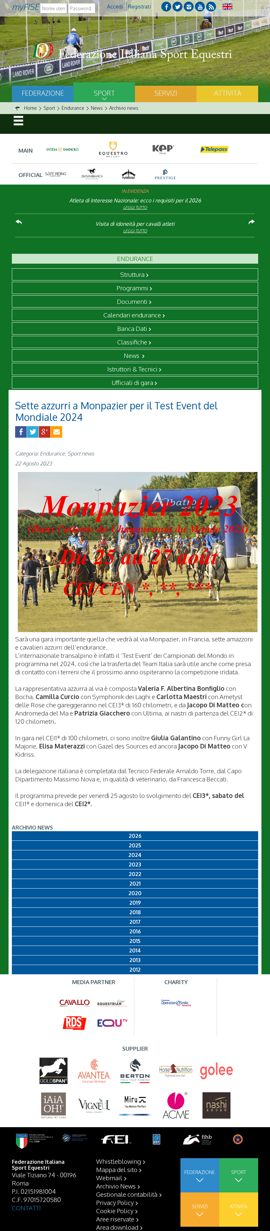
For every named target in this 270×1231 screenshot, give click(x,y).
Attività (227, 93)
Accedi (115, 6)
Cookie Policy (114, 1211)
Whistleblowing (118, 1161)
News (132, 355)
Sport (104, 93)
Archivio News (116, 1186)
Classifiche (132, 342)
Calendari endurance (132, 315)
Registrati (139, 6)
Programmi (132, 288)
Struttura (132, 274)
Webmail (109, 1178)
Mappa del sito (116, 1169)
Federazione (43, 93)
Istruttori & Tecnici (132, 369)
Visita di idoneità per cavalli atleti (135, 223)
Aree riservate (115, 1219)
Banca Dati (132, 328)
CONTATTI (26, 1208)
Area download (117, 1227)
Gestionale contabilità (126, 1194)
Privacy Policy (115, 1202)
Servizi (165, 93)
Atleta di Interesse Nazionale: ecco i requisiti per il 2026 (135, 200)
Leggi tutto (135, 207)
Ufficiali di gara (132, 382)
